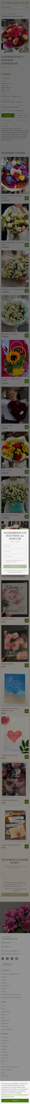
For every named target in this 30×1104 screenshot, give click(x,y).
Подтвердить (15, 566)
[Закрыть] (26, 532)
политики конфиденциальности (15, 572)
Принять (15, 1100)
